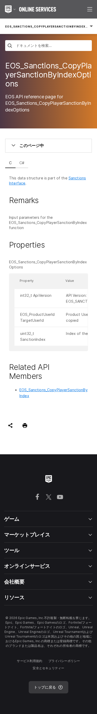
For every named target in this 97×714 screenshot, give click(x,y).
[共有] (10, 425)
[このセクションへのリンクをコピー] (45, 200)
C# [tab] (21, 163)
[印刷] (25, 425)
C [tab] (10, 163)
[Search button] (9, 46)
